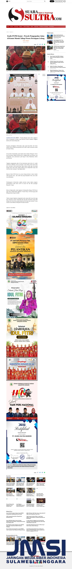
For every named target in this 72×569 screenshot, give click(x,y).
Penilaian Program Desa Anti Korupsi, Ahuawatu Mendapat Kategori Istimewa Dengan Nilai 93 (57, 62)
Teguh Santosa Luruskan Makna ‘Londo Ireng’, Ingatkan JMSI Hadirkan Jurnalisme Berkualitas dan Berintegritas (41, 484)
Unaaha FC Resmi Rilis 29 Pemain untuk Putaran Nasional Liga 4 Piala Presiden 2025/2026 (41, 505)
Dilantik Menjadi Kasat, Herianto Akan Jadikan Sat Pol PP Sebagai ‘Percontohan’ (57, 71)
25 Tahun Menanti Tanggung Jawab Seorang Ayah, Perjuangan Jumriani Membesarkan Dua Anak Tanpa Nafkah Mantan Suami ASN (20, 494)
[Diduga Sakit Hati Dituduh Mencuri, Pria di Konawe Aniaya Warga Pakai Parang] (50, 37)
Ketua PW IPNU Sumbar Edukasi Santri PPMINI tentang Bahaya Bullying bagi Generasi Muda (10, 484)
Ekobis (32, 26)
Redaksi (52, 1)
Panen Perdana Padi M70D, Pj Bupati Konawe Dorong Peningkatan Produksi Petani (57, 57)
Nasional (11, 26)
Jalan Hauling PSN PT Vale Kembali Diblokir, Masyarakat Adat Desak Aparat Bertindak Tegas (58, 42)
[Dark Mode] (65, 1)
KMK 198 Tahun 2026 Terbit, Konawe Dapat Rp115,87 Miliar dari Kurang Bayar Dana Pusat (20, 484)
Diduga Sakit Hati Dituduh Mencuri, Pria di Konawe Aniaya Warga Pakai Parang (59, 36)
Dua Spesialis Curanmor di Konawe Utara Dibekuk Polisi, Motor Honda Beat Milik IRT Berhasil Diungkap (30, 494)
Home (8, 26)
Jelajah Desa (36, 26)
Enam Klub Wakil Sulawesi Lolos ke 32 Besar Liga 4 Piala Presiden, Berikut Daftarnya (40, 494)
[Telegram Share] (42, 44)
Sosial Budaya (51, 26)
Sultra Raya (16, 26)
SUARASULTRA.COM (10, 137)
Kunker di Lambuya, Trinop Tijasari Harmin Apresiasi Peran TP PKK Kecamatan (58, 67)
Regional (20, 26)
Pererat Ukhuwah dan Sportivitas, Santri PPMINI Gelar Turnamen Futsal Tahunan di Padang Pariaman (10, 505)
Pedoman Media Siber (58, 1)
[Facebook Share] (38, 44)
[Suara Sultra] (36, 13)
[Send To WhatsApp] (44, 44)
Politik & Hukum (26, 26)
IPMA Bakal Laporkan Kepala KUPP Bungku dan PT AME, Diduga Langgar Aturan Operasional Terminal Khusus (30, 505)
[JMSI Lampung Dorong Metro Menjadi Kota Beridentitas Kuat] (30, 479)
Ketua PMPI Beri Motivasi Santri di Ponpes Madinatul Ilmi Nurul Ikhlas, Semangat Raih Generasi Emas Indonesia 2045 (10, 494)
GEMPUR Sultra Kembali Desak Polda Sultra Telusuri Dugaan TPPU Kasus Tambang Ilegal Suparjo (59, 48)
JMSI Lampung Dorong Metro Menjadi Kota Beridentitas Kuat (30, 484)
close (37, 535)
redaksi (24, 40)
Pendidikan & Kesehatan (43, 26)
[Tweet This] (40, 44)
